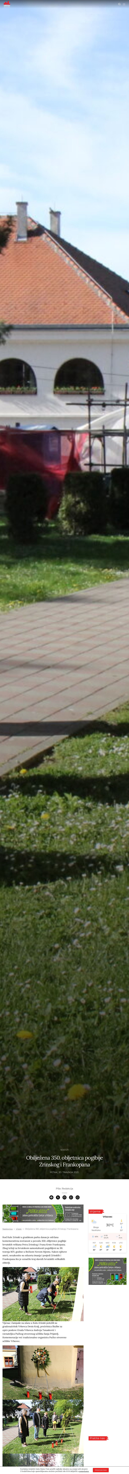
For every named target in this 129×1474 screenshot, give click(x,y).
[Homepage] (7, 4)
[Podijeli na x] (58, 1197)
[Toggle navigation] (123, 4)
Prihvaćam (101, 1470)
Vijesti (64, 1149)
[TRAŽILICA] (119, 4)
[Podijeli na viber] (78, 1197)
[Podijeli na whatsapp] (71, 1197)
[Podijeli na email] (64, 1197)
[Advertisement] (107, 1305)
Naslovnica (8, 1229)
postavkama (84, 1471)
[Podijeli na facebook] (51, 1197)
